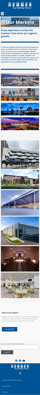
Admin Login (5, 392)
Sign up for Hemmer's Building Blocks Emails (12, 344)
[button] (2, 13)
